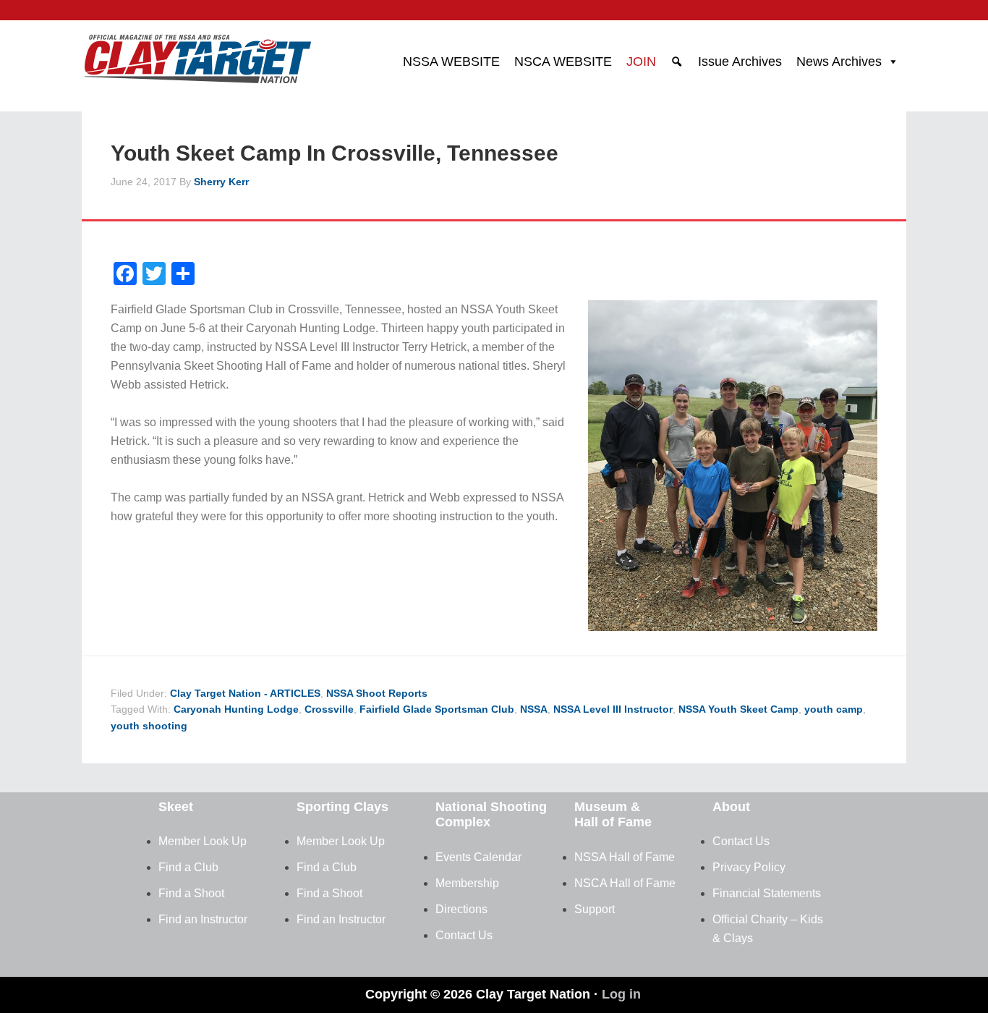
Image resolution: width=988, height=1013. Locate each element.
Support (594, 909)
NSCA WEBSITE (563, 61)
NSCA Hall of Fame (625, 883)
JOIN (641, 61)
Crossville (329, 709)
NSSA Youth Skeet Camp (738, 709)
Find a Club (188, 867)
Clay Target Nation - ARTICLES (245, 693)
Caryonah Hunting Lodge (236, 709)
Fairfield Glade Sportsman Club (436, 709)
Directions (461, 909)
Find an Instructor (202, 919)
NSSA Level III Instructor (613, 709)
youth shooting (149, 726)
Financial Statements (766, 893)
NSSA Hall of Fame (624, 857)
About (731, 807)
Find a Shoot (191, 893)
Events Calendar (478, 857)
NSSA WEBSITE (451, 61)
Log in (621, 994)
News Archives (839, 61)
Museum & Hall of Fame (613, 815)
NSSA (534, 709)
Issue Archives (740, 61)
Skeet (175, 807)
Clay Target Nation (197, 54)
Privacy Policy (748, 867)
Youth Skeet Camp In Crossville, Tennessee (334, 153)
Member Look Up (202, 841)
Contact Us (464, 935)
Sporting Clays (342, 807)
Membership (467, 883)
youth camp (833, 709)
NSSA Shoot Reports (376, 693)
